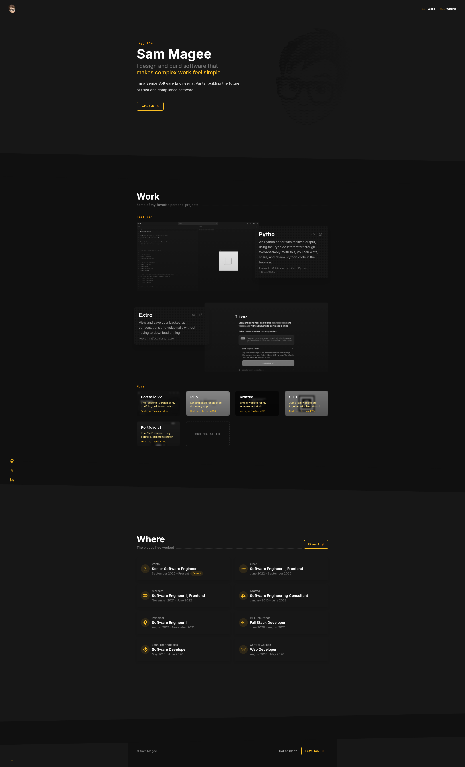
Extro (146, 315)
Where (448, 9)
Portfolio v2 (151, 397)
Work (428, 9)
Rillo (194, 397)
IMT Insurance (260, 618)
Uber (253, 564)
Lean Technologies (165, 645)
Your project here (208, 433)
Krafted (246, 397)
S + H (293, 397)
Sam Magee (148, 751)
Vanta (156, 564)
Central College (260, 645)
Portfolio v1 (151, 427)
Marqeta (157, 591)
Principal (158, 618)
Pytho (267, 234)
